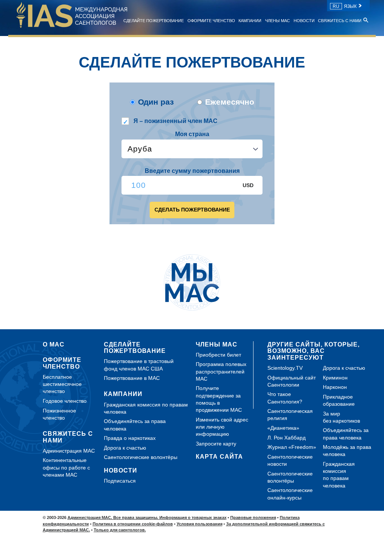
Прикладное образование (339, 400)
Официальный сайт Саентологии (291, 381)
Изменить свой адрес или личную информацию (222, 427)
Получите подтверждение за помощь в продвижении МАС (219, 399)
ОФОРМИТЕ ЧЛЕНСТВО (211, 20)
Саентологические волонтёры (140, 457)
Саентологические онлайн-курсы (290, 493)
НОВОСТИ (304, 20)
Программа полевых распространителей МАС (221, 371)
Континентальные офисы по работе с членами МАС (66, 467)
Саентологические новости (290, 460)
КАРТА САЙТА (219, 456)
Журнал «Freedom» (291, 447)
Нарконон (335, 387)
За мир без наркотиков (341, 417)
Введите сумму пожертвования (192, 171)
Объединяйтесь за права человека (135, 424)
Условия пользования (199, 524)
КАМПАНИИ (249, 20)
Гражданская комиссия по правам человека (146, 408)
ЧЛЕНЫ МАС (277, 20)
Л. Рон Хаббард (286, 438)
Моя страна (192, 134)
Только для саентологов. (120, 530)
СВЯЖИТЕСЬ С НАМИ (340, 20)
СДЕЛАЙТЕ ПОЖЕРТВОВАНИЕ (153, 20)
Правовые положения (253, 517)
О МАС (53, 344)
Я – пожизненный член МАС (176, 121)
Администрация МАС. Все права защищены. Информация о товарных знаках (147, 517)
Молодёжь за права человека (347, 450)
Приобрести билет (218, 355)
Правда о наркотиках (130, 438)
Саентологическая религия (290, 414)
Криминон (335, 378)
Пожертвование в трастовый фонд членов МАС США (139, 364)
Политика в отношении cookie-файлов (133, 524)
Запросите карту (216, 444)
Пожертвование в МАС (132, 378)
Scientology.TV (285, 368)
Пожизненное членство (59, 414)
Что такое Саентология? (284, 397)
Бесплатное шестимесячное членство (62, 384)
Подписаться (120, 481)
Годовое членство (65, 401)
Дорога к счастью (125, 448)
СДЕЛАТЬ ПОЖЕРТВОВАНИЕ (192, 210)
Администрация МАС (69, 451)
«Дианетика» (283, 428)
